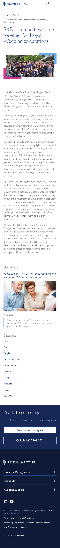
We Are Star (18, 535)
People (6, 353)
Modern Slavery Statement (38, 522)
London (7, 371)
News (6, 341)
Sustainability (9, 365)
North (6, 377)
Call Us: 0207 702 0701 (30, 440)
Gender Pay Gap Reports (13, 522)
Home (6, 15)
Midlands (7, 383)
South (6, 389)
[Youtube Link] (12, 501)
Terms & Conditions (26, 517)
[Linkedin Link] (5, 501)
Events (6, 347)
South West (8, 395)
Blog (14, 15)
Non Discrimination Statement (16, 527)
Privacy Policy (9, 517)
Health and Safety (11, 359)
